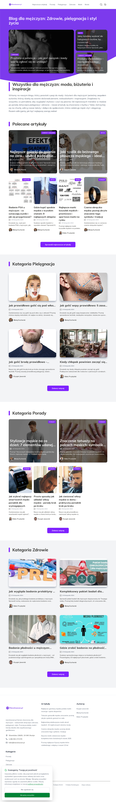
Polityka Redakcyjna (72, 785)
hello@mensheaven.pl (17, 743)
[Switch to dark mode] (105, 4)
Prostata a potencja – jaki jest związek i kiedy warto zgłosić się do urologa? (39, 59)
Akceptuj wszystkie (27, 795)
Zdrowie (72, 4)
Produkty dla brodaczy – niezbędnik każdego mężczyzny (90, 61)
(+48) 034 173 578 (15, 739)
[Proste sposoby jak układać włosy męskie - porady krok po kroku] (45, 479)
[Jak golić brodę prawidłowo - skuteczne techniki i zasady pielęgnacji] (32, 343)
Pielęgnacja (62, 4)
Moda (87, 4)
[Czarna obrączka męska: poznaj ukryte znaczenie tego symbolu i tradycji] (95, 190)
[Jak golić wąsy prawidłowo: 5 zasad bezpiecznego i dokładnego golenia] (83, 287)
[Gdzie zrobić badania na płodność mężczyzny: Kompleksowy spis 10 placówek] (83, 629)
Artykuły (45, 704)
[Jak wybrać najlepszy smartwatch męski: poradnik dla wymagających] (20, 479)
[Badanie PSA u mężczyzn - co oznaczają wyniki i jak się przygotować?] (20, 190)
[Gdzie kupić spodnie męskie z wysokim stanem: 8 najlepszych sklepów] (45, 190)
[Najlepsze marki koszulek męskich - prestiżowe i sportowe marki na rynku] (70, 190)
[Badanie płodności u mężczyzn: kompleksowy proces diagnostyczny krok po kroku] (32, 629)
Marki (80, 4)
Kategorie (11, 751)
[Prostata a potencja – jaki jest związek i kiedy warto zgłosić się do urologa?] (41, 51)
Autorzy (81, 704)
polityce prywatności (35, 784)
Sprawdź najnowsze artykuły (58, 244)
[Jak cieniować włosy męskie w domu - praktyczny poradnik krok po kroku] (70, 479)
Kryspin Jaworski (20, 376)
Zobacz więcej (58, 388)
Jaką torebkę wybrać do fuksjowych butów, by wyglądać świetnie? (90, 39)
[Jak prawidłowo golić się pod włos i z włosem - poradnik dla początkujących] (32, 287)
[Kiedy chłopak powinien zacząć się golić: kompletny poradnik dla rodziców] (83, 343)
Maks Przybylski (70, 170)
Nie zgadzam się (27, 790)
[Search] (101, 4)
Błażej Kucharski (20, 170)
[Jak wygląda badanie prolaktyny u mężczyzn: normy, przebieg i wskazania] (32, 573)
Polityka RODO (58, 785)
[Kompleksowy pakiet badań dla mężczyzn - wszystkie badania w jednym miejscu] (83, 573)
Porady (52, 4)
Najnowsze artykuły (39, 4)
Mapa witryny (86, 785)
